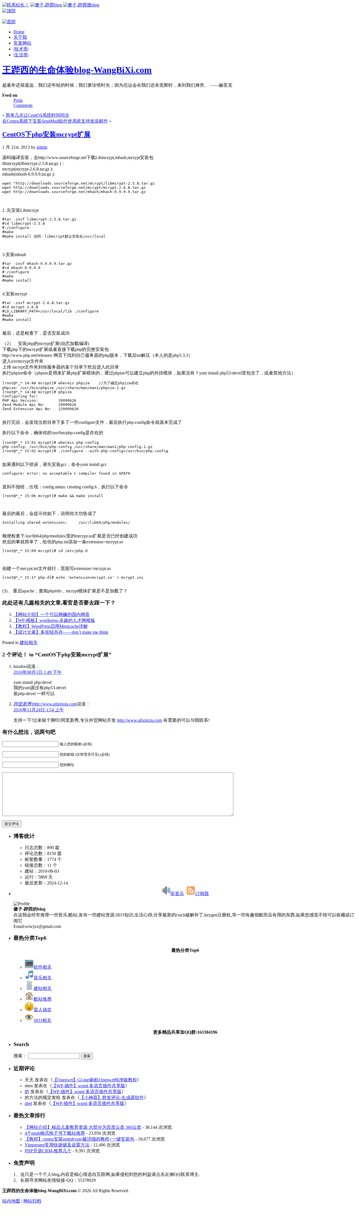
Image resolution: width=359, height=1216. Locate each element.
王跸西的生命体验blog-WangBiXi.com (77, 70)
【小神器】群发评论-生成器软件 (112, 1097)
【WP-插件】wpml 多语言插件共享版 (88, 1085)
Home (18, 31)
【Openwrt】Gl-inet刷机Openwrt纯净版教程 (95, 1079)
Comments (23, 105)
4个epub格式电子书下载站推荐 (55, 1133)
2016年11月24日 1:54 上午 (38, 709)
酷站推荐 (43, 999)
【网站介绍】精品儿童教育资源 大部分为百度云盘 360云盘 (83, 1127)
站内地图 (11, 1201)
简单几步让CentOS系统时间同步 (37, 115)
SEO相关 (42, 1020)
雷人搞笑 (43, 1009)
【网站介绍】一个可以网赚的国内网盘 (51, 614)
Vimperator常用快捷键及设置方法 (57, 1145)
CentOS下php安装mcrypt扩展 (46, 134)
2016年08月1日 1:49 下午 (37, 672)
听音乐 (177, 893)
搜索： (20, 1055)
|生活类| (21, 54)
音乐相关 (43, 977)
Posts (18, 100)
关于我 (20, 37)
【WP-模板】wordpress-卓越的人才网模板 (54, 620)
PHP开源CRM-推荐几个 (48, 1150)
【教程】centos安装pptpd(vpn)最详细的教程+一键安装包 (79, 1139)
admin (41, 147)
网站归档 (32, 1201)
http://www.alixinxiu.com (139, 720)
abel (28, 1103)
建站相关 (29, 642)
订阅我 (202, 893)
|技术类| (21, 49)
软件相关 (43, 967)
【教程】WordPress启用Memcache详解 (50, 626)
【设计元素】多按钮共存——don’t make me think (60, 632)
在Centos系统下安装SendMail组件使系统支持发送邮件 (55, 121)
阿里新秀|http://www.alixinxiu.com (45, 704)
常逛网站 (22, 43)
